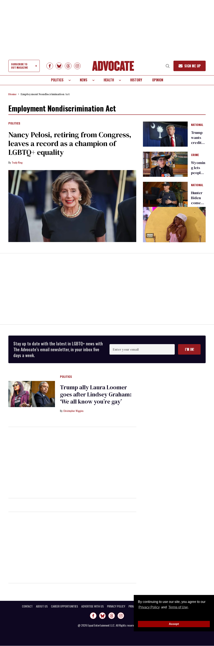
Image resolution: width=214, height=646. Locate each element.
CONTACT (27, 606)
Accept (174, 623)
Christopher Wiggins (73, 411)
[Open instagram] (77, 66)
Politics (57, 79)
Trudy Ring (17, 162)
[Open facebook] (49, 66)
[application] (174, 224)
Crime (195, 155)
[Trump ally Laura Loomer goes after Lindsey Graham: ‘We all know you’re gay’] (31, 394)
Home (12, 94)
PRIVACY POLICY (116, 606)
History (136, 79)
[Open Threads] (68, 66)
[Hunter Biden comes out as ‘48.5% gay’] (165, 194)
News (83, 79)
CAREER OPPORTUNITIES (64, 606)
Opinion (157, 79)
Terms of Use (178, 607)
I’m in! (189, 349)
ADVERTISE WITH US (92, 606)
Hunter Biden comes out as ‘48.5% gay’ (197, 205)
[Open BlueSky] (59, 66)
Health (109, 79)
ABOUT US (42, 606)
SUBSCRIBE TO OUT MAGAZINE (19, 65)
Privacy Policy (149, 607)
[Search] (167, 65)
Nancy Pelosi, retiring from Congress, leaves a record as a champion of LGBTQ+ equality (69, 143)
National (197, 125)
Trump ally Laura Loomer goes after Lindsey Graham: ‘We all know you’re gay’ (96, 394)
